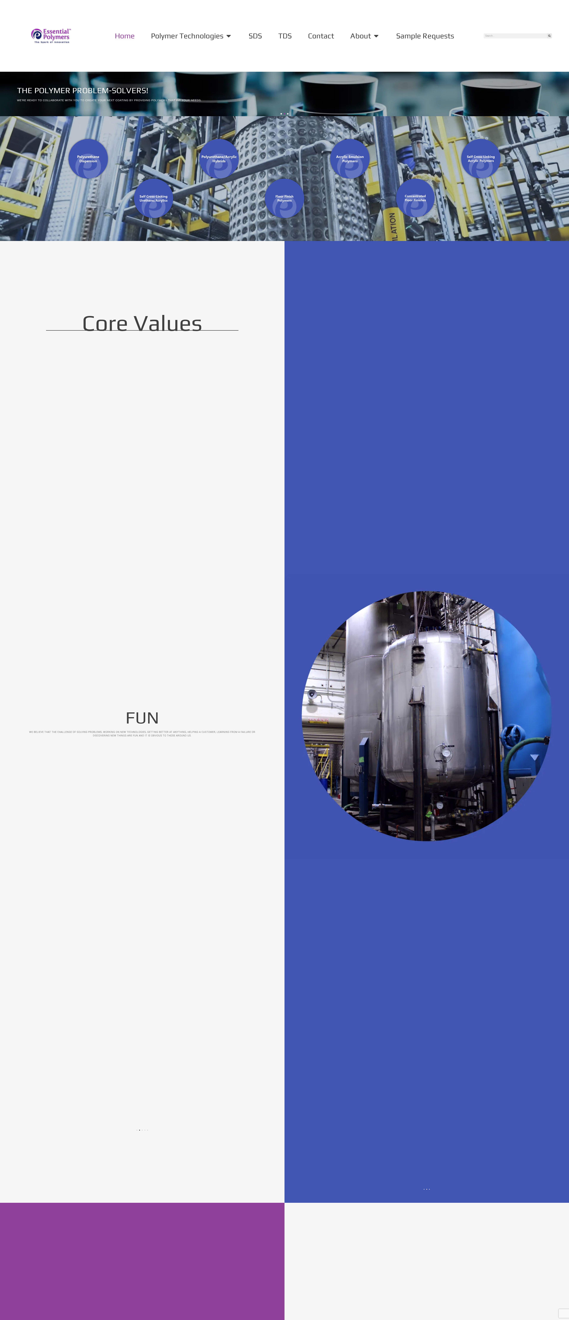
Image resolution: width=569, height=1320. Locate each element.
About (360, 36)
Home (125, 36)
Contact (321, 36)
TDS (285, 36)
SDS (255, 36)
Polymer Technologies (187, 36)
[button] (281, 114)
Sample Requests (425, 36)
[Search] (549, 35)
